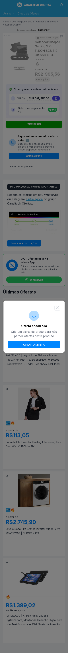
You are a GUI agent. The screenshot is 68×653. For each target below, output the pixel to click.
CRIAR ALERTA (34, 344)
